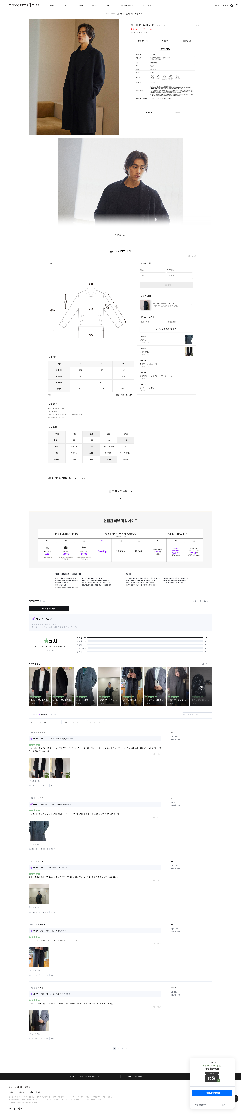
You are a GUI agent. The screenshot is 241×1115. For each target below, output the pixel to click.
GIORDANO (147, 5)
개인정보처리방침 (33, 1092)
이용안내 (12, 1092)
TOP (52, 5)
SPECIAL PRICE (126, 5)
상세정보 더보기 (120, 235)
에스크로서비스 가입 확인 (94, 1099)
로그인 (210, 6)
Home (101, 13)
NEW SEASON (139, 1076)
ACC (109, 5)
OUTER (80, 5)
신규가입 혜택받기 (212, 1093)
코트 (113, 13)
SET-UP (95, 5)
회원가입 (217, 6)
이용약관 (21, 1092)
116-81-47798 (26, 1099)
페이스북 (191, 112)
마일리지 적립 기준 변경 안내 (88, 1076)
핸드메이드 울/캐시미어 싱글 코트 (129, 13)
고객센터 (225, 6)
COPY (145, 33)
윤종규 (110, 1096)
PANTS (65, 5)
